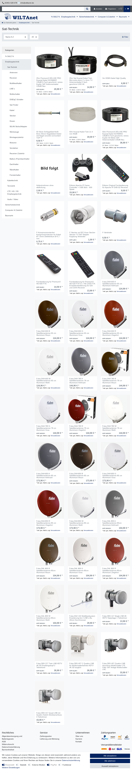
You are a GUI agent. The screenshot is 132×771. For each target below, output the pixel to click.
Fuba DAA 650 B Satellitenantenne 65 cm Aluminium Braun (46, 333)
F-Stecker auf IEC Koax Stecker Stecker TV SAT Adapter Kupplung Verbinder (82, 235)
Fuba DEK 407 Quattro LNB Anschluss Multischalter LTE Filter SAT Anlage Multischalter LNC (114, 666)
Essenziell (10, 765)
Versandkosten (55, 94)
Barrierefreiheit (8, 750)
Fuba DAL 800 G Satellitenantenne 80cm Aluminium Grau (79, 570)
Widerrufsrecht (8, 744)
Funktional (67, 765)
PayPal (54, 765)
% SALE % (55, 17)
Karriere (79, 739)
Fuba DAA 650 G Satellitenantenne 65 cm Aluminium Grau (79, 333)
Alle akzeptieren (110, 756)
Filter (126, 37)
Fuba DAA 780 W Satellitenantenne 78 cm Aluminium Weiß (112, 428)
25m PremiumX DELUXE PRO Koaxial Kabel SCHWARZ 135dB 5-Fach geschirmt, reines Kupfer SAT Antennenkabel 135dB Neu (49, 82)
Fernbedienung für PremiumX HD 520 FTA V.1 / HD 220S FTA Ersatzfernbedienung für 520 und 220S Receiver (82, 285)
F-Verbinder (107, 233)
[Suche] (87, 9)
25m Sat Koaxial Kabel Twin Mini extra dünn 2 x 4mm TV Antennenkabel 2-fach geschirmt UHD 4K (80, 81)
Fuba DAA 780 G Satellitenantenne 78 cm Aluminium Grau (46, 428)
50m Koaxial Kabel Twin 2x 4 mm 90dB (81, 133)
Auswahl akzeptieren (110, 766)
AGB (4, 742)
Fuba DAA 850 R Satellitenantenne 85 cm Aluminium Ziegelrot (46, 523)
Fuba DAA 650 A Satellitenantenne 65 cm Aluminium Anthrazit (112, 284)
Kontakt (79, 742)
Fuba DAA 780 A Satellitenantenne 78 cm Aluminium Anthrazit (79, 381)
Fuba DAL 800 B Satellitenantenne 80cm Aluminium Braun (46, 570)
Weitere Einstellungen (11, 768)
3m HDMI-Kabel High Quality (114, 78)
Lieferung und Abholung (49, 739)
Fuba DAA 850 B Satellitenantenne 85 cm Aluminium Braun (79, 476)
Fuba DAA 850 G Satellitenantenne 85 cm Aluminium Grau (112, 476)
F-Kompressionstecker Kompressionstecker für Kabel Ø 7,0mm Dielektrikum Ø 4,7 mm (48, 235)
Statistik (23, 765)
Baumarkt (123, 17)
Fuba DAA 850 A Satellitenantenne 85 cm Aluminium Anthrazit (46, 476)
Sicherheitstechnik (86, 17)
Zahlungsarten (46, 736)
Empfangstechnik (68, 17)
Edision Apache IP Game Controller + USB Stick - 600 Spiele (80, 187)
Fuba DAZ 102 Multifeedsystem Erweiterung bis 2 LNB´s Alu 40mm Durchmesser (82, 618)
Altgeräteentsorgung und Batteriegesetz (12, 737)
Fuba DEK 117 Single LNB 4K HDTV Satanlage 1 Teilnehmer (114, 617)
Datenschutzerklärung (11, 747)
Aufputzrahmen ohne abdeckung (44, 186)
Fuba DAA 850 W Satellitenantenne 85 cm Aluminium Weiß (79, 523)
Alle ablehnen (110, 761)
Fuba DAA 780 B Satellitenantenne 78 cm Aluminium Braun (112, 381)
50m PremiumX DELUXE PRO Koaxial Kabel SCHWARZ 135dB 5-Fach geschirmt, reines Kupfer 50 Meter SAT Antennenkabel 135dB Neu (115, 136)
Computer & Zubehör (107, 17)
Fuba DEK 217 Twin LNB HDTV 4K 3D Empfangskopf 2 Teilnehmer (49, 665)
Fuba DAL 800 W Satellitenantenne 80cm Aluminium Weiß (46, 618)
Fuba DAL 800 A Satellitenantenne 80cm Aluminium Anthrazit (112, 523)
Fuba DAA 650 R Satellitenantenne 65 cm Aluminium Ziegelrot (112, 333)
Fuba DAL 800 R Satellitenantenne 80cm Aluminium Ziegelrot (112, 570)
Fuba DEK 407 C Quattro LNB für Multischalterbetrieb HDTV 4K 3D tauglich (81, 665)
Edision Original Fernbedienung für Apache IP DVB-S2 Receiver (115, 186)
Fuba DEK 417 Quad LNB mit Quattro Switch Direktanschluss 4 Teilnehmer (49, 715)
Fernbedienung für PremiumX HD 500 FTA (48, 283)
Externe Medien (38, 765)
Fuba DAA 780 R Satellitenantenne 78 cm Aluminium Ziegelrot (79, 428)
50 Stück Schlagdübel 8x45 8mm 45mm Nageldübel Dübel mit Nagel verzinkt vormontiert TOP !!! (48, 135)
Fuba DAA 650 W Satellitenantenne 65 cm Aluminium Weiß (46, 381)
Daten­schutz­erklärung (71, 760)
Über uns (79, 736)
